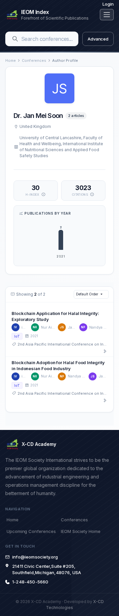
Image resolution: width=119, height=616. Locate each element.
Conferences (34, 60)
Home (10, 60)
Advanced (98, 39)
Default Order (87, 294)
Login (108, 4)
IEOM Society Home (80, 531)
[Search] (15, 39)
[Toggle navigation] (107, 14)
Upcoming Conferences (31, 531)
